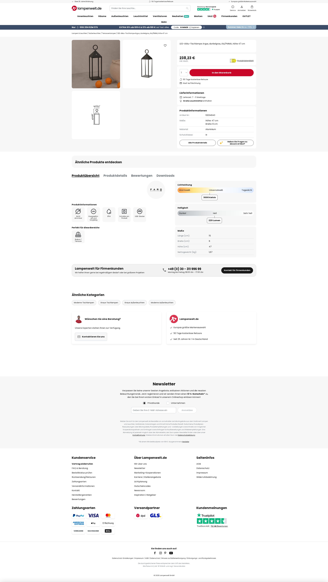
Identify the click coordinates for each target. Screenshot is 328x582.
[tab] (85, 175)
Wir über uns (140, 463)
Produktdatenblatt (245, 60)
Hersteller (185, 442)
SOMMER (186, 27)
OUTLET (246, 16)
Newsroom (139, 490)
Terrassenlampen (109, 33)
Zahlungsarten (79, 481)
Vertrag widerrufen (82, 463)
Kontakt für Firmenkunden (237, 270)
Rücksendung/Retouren (84, 477)
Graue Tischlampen (109, 302)
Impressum (202, 472)
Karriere (138, 477)
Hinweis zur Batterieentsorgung (174, 558)
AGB (198, 463)
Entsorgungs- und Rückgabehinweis (201, 558)
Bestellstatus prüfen (82, 472)
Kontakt (76, 490)
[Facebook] (156, 553)
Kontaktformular (139, 435)
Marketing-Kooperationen (147, 472)
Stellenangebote (152, 477)
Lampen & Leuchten (79, 33)
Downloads (166, 176)
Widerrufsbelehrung (206, 477)
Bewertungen (141, 176)
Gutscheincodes (142, 486)
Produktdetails (115, 176)
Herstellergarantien (82, 494)
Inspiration (139, 494)
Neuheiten (180, 16)
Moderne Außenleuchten (162, 302)
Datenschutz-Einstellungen (122, 558)
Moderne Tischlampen (84, 302)
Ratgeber (151, 494)
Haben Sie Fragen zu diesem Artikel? (237, 142)
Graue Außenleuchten (135, 302)
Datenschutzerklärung (186, 435)
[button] (96, 115)
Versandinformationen (83, 486)
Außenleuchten (95, 33)
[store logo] (86, 8)
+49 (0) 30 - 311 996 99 (184, 269)
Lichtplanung (140, 481)
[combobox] (150, 8)
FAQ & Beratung (80, 468)
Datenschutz (202, 468)
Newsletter (139, 468)
